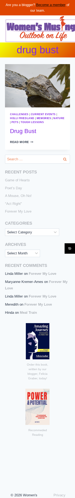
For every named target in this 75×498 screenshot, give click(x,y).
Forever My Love (18, 211)
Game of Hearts (17, 180)
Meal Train (28, 313)
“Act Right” (13, 204)
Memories (44, 118)
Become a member (50, 5)
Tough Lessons (32, 122)
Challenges (19, 114)
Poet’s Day (13, 188)
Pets (14, 122)
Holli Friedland (22, 118)
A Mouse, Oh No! (18, 196)
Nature (59, 118)
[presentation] (37, 85)
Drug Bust (23, 131)
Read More (21, 142)
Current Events (43, 114)
